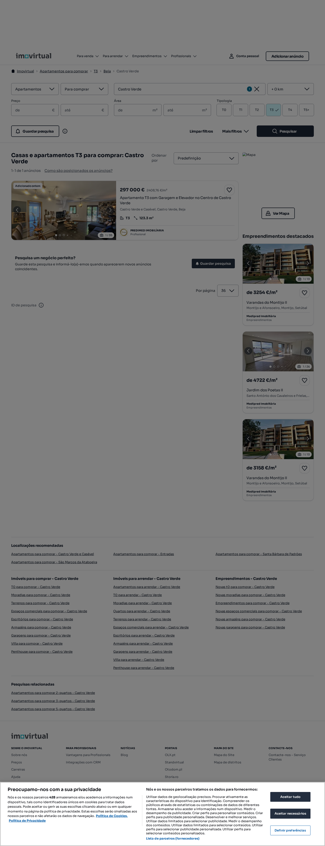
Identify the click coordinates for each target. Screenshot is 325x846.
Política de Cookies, (112, 816)
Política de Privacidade (27, 821)
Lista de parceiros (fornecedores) (172, 838)
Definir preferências (290, 830)
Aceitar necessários (290, 813)
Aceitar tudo (290, 797)
